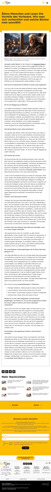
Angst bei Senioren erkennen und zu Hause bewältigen (16, 387)
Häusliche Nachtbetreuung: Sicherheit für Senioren (14, 394)
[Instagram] (31, 464)
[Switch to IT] (46, 463)
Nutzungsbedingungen (11, 488)
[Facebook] (24, 464)
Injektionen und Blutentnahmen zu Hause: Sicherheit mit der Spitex (40, 394)
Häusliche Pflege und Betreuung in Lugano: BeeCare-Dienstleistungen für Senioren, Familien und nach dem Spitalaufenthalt (40, 382)
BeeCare (6, 58)
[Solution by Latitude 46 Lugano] (40, 484)
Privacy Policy (11, 443)
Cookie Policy (23, 479)
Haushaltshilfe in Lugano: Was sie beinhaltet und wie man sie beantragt (15, 381)
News (11, 58)
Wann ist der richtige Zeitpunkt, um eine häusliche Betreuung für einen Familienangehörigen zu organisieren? (40, 388)
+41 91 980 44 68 (7, 469)
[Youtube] (26, 464)
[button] (47, 2)
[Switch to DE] (49, 463)
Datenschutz (4, 488)
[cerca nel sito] (43, 3)
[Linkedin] (29, 464)
